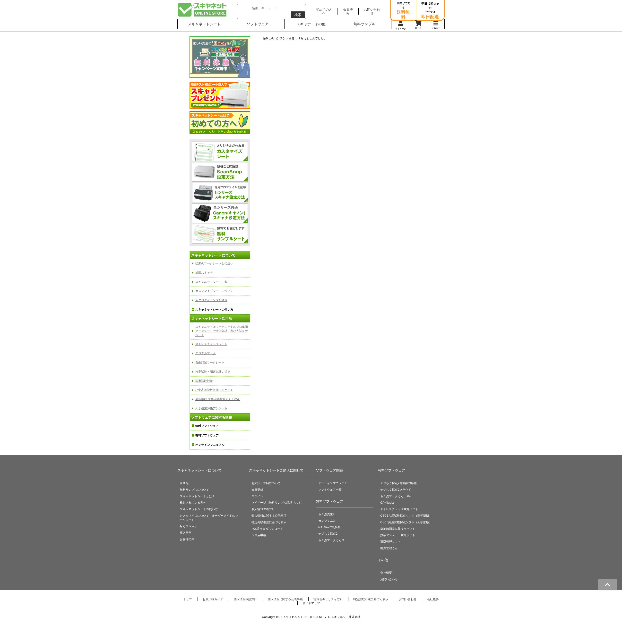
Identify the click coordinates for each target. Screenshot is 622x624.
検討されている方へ (193, 502)
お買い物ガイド (213, 599)
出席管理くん (389, 548)
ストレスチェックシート (211, 344)
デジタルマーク (205, 353)
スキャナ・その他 (311, 24)
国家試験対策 (204, 381)
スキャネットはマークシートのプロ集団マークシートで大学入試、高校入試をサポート (221, 331)
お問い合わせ (389, 579)
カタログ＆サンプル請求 (211, 300)
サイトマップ (311, 603)
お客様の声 (187, 539)
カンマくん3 (326, 521)
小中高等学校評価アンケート (214, 390)
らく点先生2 (326, 514)
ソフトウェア (257, 24)
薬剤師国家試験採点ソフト (397, 529)
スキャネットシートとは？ (197, 496)
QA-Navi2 (387, 502)
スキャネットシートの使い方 (199, 509)
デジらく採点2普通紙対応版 (398, 483)
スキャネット (202, 9)
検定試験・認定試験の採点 (212, 371)
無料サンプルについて (194, 489)
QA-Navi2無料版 (329, 527)
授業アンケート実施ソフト (397, 535)
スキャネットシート (204, 24)
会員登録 (257, 489)
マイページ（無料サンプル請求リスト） (277, 502)
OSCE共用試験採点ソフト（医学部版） (406, 515)
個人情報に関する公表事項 (285, 599)
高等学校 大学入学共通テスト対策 (217, 399)
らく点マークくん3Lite (395, 496)
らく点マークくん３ (331, 540)
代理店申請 (258, 535)
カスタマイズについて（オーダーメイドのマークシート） (209, 518)
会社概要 (386, 572)
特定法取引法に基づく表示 (370, 599)
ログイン (257, 496)
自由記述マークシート (210, 362)
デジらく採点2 (327, 533)
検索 (297, 15)
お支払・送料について (266, 483)
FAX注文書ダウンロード (267, 529)
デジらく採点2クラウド (395, 489)
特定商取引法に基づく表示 (268, 522)
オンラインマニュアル (332, 483)
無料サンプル (364, 24)
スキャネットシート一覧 (211, 282)
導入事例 (185, 532)
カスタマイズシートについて (214, 291)
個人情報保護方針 (263, 509)
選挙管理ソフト (390, 541)
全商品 (184, 483)
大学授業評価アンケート (211, 408)
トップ (187, 599)
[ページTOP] (607, 585)
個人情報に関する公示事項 (268, 515)
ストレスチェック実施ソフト (399, 509)
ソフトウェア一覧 (330, 489)
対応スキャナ (204, 272)
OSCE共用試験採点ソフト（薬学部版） (406, 522)
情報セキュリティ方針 (328, 599)
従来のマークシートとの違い (214, 263)
